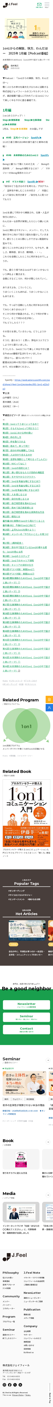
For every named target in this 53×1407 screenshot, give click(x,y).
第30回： (7, 560)
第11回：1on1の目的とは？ (16, 467)
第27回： (7, 542)
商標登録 (27, 1341)
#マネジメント (30, 684)
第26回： (7, 534)
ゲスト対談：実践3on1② (21, 573)
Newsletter (26, 1005)
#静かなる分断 (34, 899)
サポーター (28, 1334)
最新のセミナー (9, 1334)
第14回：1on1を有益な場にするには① (21, 481)
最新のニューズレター (32, 1298)
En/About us (29, 1352)
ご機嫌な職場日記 (31, 1284)
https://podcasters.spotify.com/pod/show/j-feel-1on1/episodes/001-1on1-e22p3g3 (26, 384)
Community (11, 1296)
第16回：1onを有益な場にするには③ (21, 490)
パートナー (7, 1305)
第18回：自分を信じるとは (16, 498)
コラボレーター (9, 1308)
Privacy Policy (18, 1395)
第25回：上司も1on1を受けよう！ (19, 529)
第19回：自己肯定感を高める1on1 (19, 503)
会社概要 (27, 1331)
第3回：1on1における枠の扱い (18, 432)
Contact (27, 1030)
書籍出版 (27, 1314)
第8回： (6, 454)
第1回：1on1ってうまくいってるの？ (21, 423)
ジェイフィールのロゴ (32, 1338)
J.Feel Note (32, 1272)
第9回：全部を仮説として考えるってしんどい (25, 459)
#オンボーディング (10, 684)
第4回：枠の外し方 (12, 437)
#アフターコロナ (30, 680)
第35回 (6, 586)
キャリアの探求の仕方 (22, 564)
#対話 (21, 684)
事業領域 (6, 1281)
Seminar (26, 1017)
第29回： (7, 556)
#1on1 (5, 680)
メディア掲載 (29, 1318)
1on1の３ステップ (20, 556)
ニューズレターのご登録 (33, 1301)
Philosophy (11, 1272)
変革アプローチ (9, 1284)
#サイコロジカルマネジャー (20, 895)
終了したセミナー (9, 1338)
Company (31, 1326)
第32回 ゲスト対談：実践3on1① (18, 569)
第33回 (6, 573)
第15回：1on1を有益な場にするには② (21, 485)
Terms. (28, 1395)
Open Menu (47, 4)
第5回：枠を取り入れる (14, 441)
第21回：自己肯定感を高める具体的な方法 (23, 512)
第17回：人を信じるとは (15, 494)
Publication (32, 1309)
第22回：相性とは (11, 516)
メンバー (6, 1301)
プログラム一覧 (9, 1321)
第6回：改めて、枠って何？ (16, 445)
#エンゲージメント (16, 899)
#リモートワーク (15, 680)
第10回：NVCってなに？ (14, 463)
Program (9, 1316)
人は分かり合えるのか (21, 454)
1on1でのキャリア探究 (22, 560)
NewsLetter (32, 1293)
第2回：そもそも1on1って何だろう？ (21, 428)
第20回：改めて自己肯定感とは (18, 507)
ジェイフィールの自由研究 (34, 1281)
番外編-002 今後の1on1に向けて (19, 525)
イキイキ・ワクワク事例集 (34, 1277)
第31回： (7, 564)
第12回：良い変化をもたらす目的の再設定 (23, 472)
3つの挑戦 (7, 1288)
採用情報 (27, 1349)
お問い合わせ (39, 7)
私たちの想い (8, 1277)
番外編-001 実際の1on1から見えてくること (24, 520)
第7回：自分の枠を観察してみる (18, 450)
